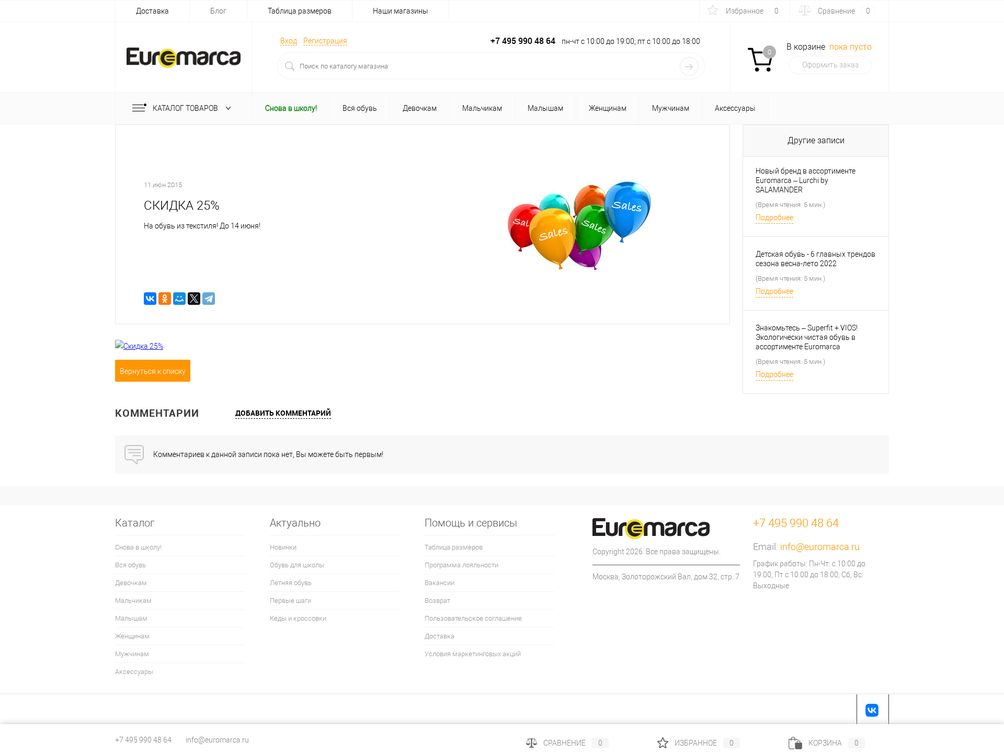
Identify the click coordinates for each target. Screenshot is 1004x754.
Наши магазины (400, 11)
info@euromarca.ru (820, 546)
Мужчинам (132, 654)
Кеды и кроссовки (298, 618)
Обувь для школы (297, 565)
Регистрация (325, 41)
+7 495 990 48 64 (143, 740)
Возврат (437, 600)
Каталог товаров (186, 108)
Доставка (152, 11)
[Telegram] (208, 298)
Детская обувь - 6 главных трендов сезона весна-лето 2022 (815, 259)
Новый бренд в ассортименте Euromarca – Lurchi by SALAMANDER (805, 180)
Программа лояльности (461, 565)
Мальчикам (133, 600)
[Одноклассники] (164, 298)
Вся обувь (130, 565)
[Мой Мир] (179, 298)
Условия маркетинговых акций (473, 654)
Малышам (131, 618)
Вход (288, 41)
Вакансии (439, 583)
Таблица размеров (300, 11)
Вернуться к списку (153, 371)
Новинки (283, 547)
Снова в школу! (138, 547)
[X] (194, 298)
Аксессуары (134, 672)
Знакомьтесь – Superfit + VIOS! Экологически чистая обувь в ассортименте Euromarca (807, 337)
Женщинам (132, 636)
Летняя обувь (291, 583)
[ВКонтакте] (150, 298)
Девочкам (131, 583)
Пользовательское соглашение (473, 618)
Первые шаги (290, 600)
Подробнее (774, 217)
